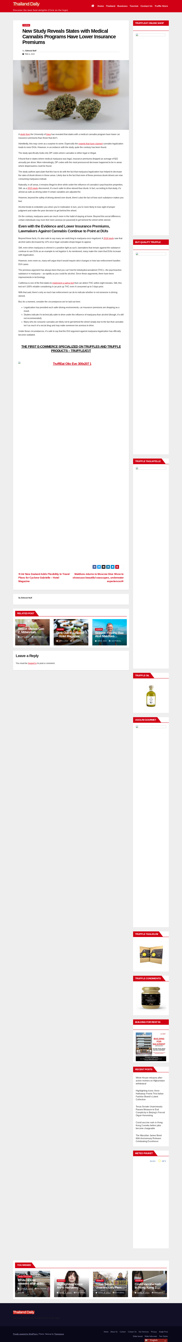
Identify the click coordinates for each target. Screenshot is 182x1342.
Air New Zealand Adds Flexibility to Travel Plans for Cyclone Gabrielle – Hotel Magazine (44, 578)
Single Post (163, 1332)
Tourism (134, 6)
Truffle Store (161, 6)
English (153, 1340)
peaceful (61, 1280)
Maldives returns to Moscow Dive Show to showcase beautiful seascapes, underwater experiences (98, 578)
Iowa (48, 134)
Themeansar (59, 1334)
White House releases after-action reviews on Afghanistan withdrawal (150, 1081)
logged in (32, 663)
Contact (123, 1332)
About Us (114, 1332)
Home (101, 6)
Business (122, 6)
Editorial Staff (30, 51)
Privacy (154, 1332)
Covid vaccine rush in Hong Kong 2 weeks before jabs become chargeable (149, 1125)
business (139, 1280)
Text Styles (163, 1336)
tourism (26, 25)
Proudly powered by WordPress (25, 1334)
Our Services (144, 1332)
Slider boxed (137, 1336)
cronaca (99, 1280)
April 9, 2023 (26, 1289)
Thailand (110, 6)
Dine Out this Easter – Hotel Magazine (70, 634)
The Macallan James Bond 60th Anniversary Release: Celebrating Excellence (149, 1138)
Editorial (77, 641)
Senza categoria (25, 1276)
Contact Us (147, 6)
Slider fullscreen (151, 1336)
